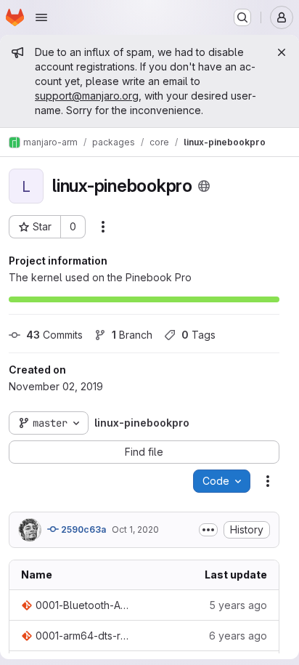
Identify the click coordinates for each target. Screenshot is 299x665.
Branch (132, 335)
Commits (54, 335)
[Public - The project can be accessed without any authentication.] (204, 186)
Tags (198, 335)
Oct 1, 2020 (135, 529)
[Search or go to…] (242, 17)
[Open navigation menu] (41, 17)
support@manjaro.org (87, 95)
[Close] (281, 52)
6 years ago (238, 635)
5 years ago (238, 605)
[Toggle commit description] (208, 529)
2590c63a (82, 529)
